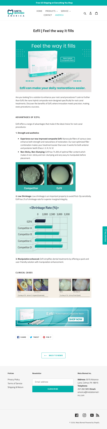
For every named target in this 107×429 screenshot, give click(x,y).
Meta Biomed (80, 422)
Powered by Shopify (92, 422)
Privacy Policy (14, 379)
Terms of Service (15, 383)
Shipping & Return (15, 387)
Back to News (55, 355)
